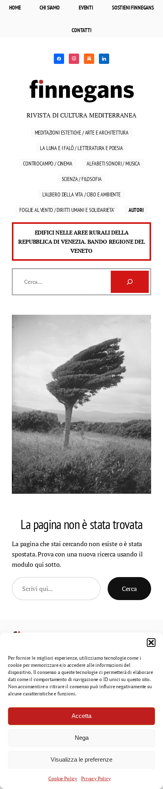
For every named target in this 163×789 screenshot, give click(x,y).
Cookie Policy (62, 778)
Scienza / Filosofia (82, 179)
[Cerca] (130, 282)
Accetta (81, 715)
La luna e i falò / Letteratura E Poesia (81, 148)
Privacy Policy (96, 778)
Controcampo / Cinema (47, 163)
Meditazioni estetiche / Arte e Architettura (82, 132)
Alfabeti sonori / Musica (113, 163)
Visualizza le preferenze (81, 759)
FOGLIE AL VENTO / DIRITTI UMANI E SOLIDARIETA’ (66, 210)
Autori (136, 210)
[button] (151, 643)
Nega (82, 737)
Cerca (129, 588)
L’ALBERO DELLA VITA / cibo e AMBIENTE (81, 194)
